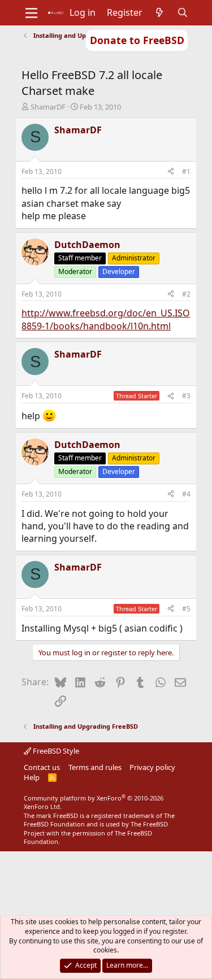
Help (32, 777)
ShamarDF (48, 107)
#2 (186, 294)
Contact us (42, 767)
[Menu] (31, 13)
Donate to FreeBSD (137, 40)
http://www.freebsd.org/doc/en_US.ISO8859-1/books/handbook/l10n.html (105, 319)
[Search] (182, 12)
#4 (186, 494)
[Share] (170, 172)
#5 (186, 608)
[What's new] (159, 12)
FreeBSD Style (55, 751)
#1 (186, 171)
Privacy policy (152, 767)
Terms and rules (95, 767)
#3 (186, 396)
